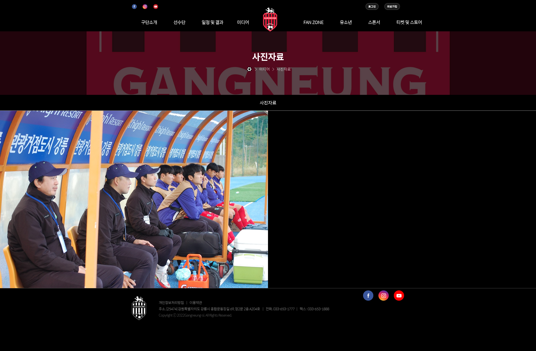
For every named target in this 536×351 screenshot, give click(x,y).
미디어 (243, 22)
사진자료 (268, 102)
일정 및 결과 (212, 22)
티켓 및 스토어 (409, 22)
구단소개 (149, 22)
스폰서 (374, 22)
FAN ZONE (313, 22)
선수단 (179, 22)
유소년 (346, 22)
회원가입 (392, 6)
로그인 (372, 6)
